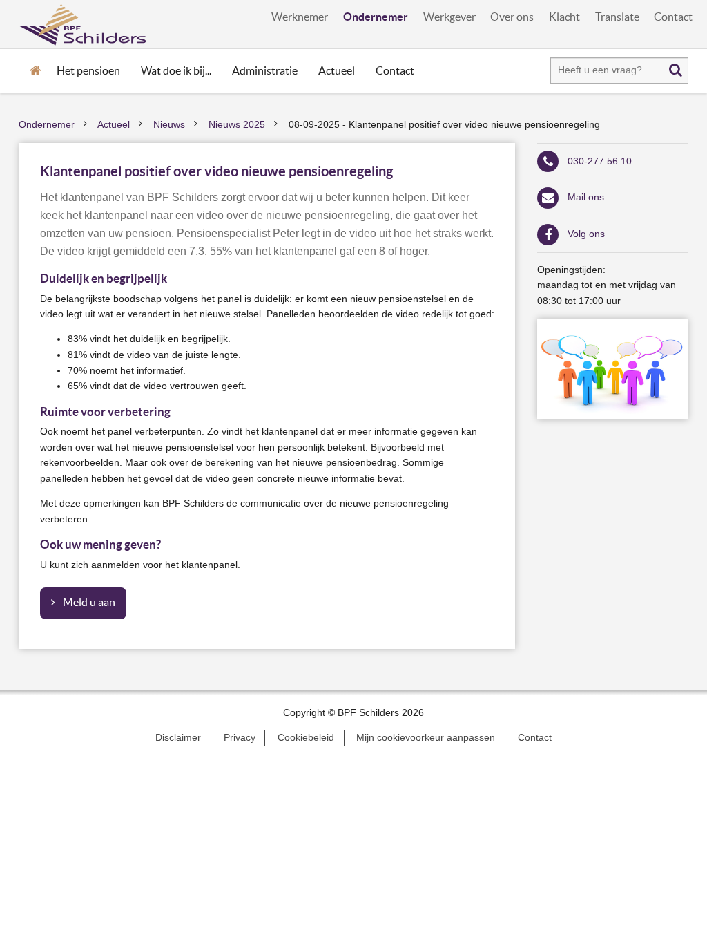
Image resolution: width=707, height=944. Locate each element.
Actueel (336, 71)
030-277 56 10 (600, 161)
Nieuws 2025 (237, 125)
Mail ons (586, 197)
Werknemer (299, 17)
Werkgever (449, 17)
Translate (617, 17)
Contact (673, 17)
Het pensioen (88, 71)
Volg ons (586, 234)
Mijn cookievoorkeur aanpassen (425, 738)
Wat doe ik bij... (176, 71)
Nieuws (169, 125)
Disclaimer (178, 738)
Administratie (265, 71)
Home (35, 69)
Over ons (512, 17)
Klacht (564, 17)
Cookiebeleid (306, 738)
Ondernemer (375, 16)
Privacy (239, 738)
